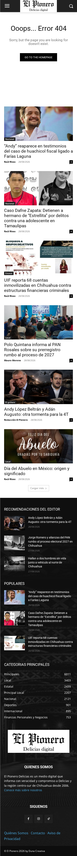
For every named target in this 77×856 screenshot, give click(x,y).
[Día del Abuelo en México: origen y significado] (38, 446)
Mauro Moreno (12, 360)
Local (7, 337)
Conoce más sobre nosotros (23, 790)
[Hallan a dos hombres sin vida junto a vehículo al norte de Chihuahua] (14, 564)
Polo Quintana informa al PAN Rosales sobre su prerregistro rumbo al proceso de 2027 (32, 349)
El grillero (10, 402)
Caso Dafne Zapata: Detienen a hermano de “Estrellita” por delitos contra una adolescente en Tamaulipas (36, 218)
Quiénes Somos (16, 833)
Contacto (38, 833)
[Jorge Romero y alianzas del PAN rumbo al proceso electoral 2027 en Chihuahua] (14, 543)
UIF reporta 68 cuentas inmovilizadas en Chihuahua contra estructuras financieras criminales (37, 285)
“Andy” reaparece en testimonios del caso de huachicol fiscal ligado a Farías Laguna (38, 151)
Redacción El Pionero (16, 419)
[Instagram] (38, 819)
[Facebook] (28, 819)
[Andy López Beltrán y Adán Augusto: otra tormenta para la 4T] (38, 387)
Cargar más (37, 488)
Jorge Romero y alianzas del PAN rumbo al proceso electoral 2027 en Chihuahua (50, 541)
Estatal (8, 273)
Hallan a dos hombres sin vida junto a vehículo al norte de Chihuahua (47, 562)
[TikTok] (49, 819)
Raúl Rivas (9, 161)
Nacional (9, 139)
